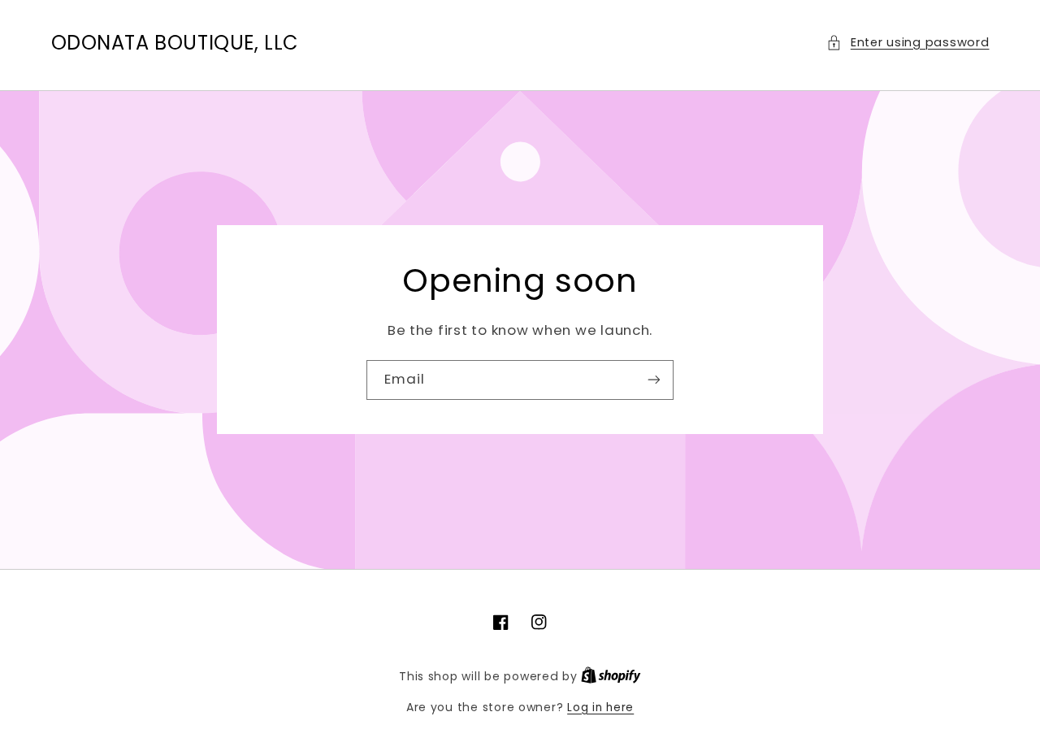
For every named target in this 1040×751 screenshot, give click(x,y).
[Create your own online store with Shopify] (611, 676)
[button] (907, 43)
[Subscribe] (654, 380)
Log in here (600, 707)
